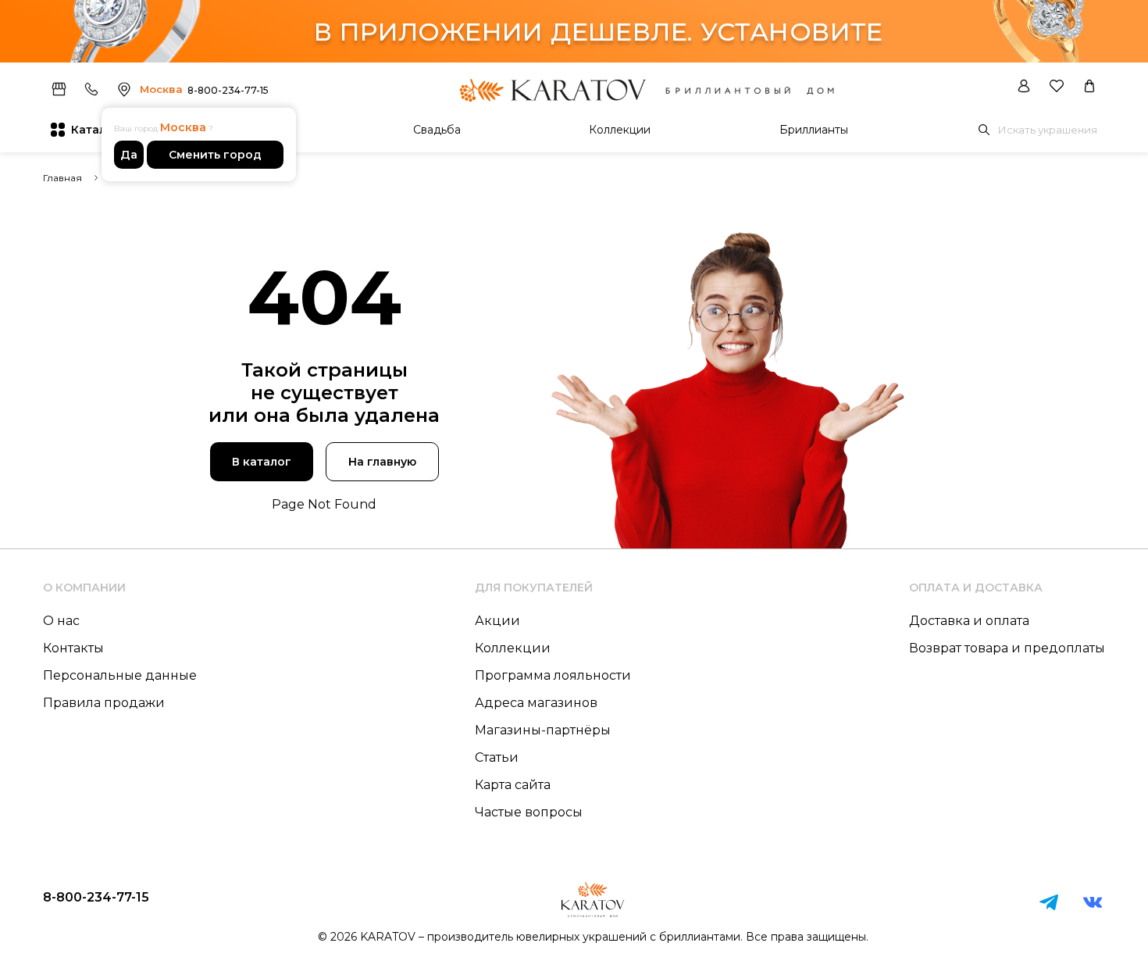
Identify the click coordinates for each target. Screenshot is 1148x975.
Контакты (73, 648)
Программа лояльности (553, 675)
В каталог (261, 462)
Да (128, 155)
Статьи (497, 757)
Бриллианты (813, 130)
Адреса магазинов (536, 702)
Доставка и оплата (969, 620)
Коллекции (620, 130)
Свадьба (437, 130)
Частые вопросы (529, 812)
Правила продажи (104, 702)
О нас (61, 620)
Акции (497, 620)
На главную (382, 462)
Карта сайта (513, 784)
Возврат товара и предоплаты (1007, 648)
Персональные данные (120, 675)
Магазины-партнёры (543, 730)
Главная (62, 178)
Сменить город (215, 155)
